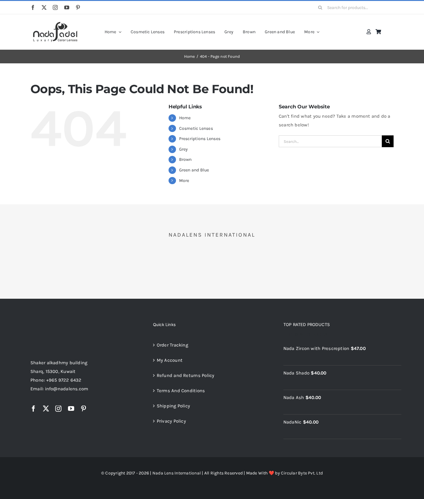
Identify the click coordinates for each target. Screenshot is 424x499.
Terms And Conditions (181, 390)
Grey (183, 149)
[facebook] (32, 7)
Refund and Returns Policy (185, 375)
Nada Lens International (176, 473)
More (184, 180)
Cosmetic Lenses (196, 128)
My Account (170, 360)
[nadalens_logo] (55, 22)
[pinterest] (77, 7)
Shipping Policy (173, 406)
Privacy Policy (171, 421)
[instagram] (55, 7)
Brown (185, 159)
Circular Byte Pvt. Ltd (302, 473)
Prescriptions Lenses (200, 138)
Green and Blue (194, 170)
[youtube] (66, 7)
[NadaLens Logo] (55, 323)
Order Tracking (172, 345)
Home (185, 117)
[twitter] (44, 7)
